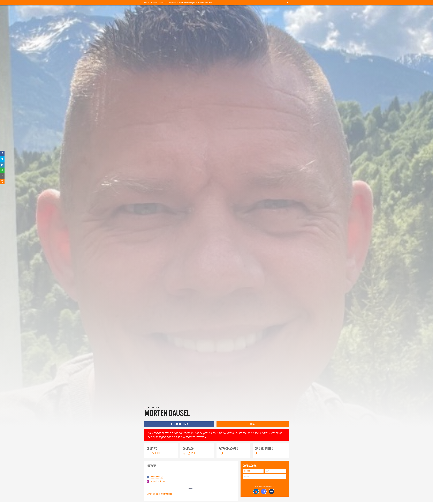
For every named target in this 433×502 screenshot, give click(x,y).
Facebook (190, 244)
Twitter (200, 244)
